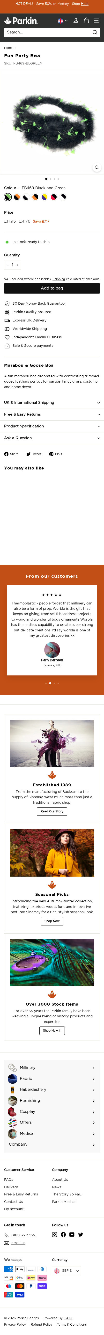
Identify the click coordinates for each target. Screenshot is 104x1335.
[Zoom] (96, 167)
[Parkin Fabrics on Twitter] (80, 1234)
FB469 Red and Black (53, 197)
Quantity (12, 255)
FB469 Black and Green (7, 197)
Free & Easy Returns (22, 414)
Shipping (58, 279)
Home (8, 47)
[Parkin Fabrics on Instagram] (54, 1234)
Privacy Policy (15, 1324)
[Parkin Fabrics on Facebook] (63, 1234)
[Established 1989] (52, 743)
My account (14, 1209)
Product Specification (24, 426)
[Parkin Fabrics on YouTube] (71, 1234)
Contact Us (13, 1202)
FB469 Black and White (26, 197)
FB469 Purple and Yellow (44, 197)
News (56, 1187)
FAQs (8, 1179)
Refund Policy (41, 1324)
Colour (35, 188)
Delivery (11, 1187)
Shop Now (52, 921)
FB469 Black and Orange (17, 197)
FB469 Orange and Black (35, 197)
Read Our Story (52, 811)
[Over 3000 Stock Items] (52, 962)
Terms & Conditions (72, 1324)
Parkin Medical (64, 1202)
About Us (60, 1179)
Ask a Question (18, 438)
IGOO (68, 1318)
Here (85, 4)
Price (8, 212)
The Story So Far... (67, 1194)
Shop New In (52, 1030)
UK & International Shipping (29, 402)
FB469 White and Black (63, 197)
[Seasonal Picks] (52, 853)
